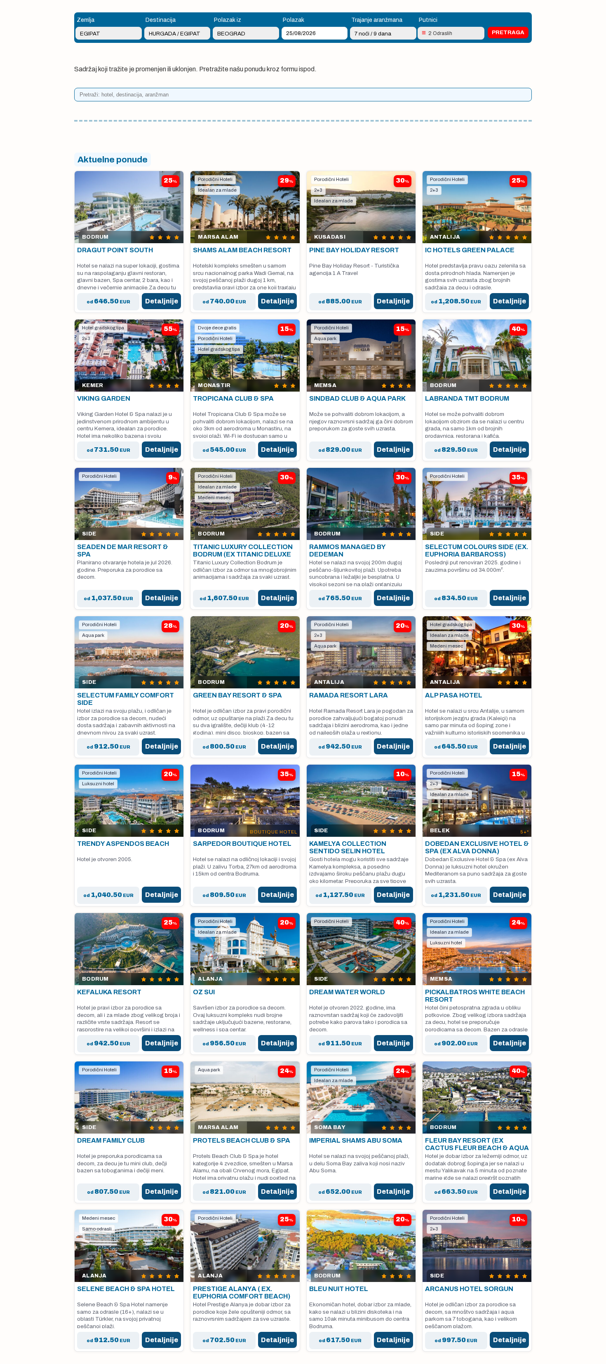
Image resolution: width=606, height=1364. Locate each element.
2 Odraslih (440, 33)
